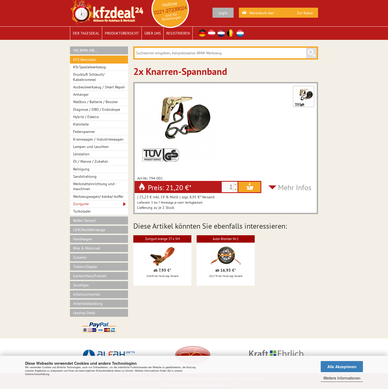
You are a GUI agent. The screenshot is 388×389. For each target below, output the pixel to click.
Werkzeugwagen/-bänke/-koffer (98, 196)
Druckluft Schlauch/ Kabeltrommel (89, 77)
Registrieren (178, 33)
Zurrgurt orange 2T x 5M (162, 239)
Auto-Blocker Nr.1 (226, 239)
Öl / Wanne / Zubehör (90, 161)
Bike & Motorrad (86, 248)
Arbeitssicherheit (86, 294)
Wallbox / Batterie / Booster (95, 101)
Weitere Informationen (342, 378)
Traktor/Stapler (85, 266)
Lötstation (81, 154)
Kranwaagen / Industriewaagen (98, 139)
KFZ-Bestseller (84, 59)
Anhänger (81, 94)
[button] (235, 184)
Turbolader (82, 211)
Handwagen (82, 239)
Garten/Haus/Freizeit (89, 275)
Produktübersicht (122, 33)
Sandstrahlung (85, 176)
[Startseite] (107, 11)
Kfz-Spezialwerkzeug (89, 67)
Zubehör (80, 257)
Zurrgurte (81, 203)
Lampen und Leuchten (91, 146)
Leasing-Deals (84, 312)
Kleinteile (81, 124)
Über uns (152, 33)
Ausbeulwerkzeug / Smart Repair (99, 87)
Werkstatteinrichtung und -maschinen (95, 186)
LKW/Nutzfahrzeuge (89, 229)
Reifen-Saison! (84, 220)
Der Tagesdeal (86, 33)
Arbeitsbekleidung (88, 303)
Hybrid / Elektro (86, 116)
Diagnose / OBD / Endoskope (96, 109)
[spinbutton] (227, 187)
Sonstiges (81, 285)
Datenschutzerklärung (37, 374)
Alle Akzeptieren (342, 366)
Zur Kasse (305, 13)
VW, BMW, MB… (85, 50)
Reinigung (81, 169)
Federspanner (84, 131)
